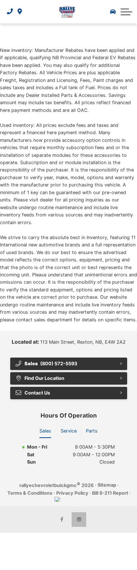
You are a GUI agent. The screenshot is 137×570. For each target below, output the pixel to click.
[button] (126, 11)
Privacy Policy (72, 493)
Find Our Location (44, 378)
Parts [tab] (92, 431)
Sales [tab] (45, 431)
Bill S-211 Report (110, 493)
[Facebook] (62, 519)
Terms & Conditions (29, 493)
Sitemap (107, 485)
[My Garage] (113, 12)
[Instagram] (79, 519)
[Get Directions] (19, 12)
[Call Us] (10, 12)
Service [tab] (69, 431)
